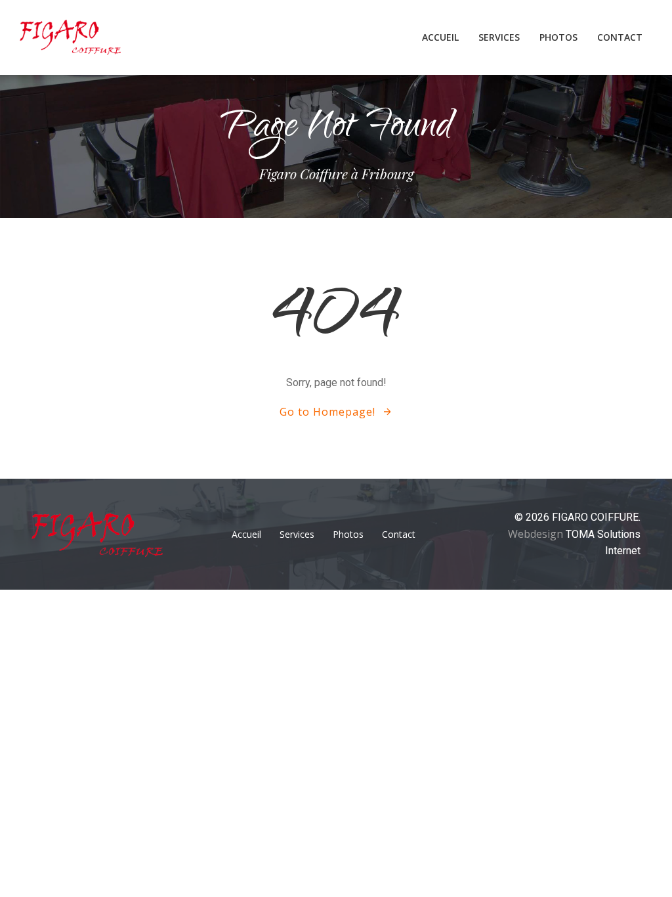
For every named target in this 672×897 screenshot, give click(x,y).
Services (499, 37)
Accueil (440, 37)
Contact (619, 37)
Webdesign (537, 534)
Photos (558, 37)
